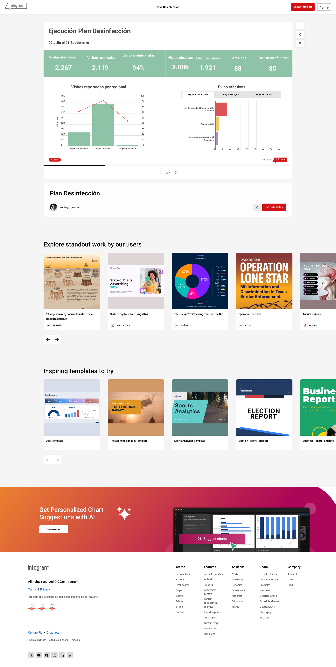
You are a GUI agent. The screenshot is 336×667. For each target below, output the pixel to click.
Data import (210, 617)
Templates (209, 633)
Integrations (210, 628)
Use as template (303, 6)
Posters (180, 612)
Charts (179, 595)
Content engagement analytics (211, 602)
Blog (290, 584)
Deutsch (41, 639)
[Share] (300, 34)
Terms (32, 589)
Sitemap (264, 617)
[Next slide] (175, 172)
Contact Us (35, 632)
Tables (179, 601)
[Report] (300, 43)
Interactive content (213, 574)
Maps (179, 590)
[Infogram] (16, 7)
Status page (266, 612)
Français (75, 639)
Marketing (237, 579)
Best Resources (268, 595)
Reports (180, 579)
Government (238, 590)
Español (64, 639)
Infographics (183, 574)
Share (55, 159)
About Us (293, 574)
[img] (221, 109)
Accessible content (210, 592)
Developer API (267, 606)
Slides (179, 606)
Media (235, 574)
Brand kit (208, 584)
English (32, 639)
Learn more (53, 529)
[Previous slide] (160, 172)
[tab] (198, 94)
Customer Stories (269, 579)
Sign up (324, 7)
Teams (235, 606)
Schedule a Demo (269, 601)
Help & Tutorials (268, 574)
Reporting (237, 584)
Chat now (52, 632)
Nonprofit (237, 595)
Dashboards (182, 584)
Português (53, 639)
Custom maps (211, 623)
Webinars (265, 590)
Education (237, 601)
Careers (292, 579)
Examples (265, 584)
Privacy (45, 589)
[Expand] (300, 25)
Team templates (212, 612)
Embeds (208, 579)
